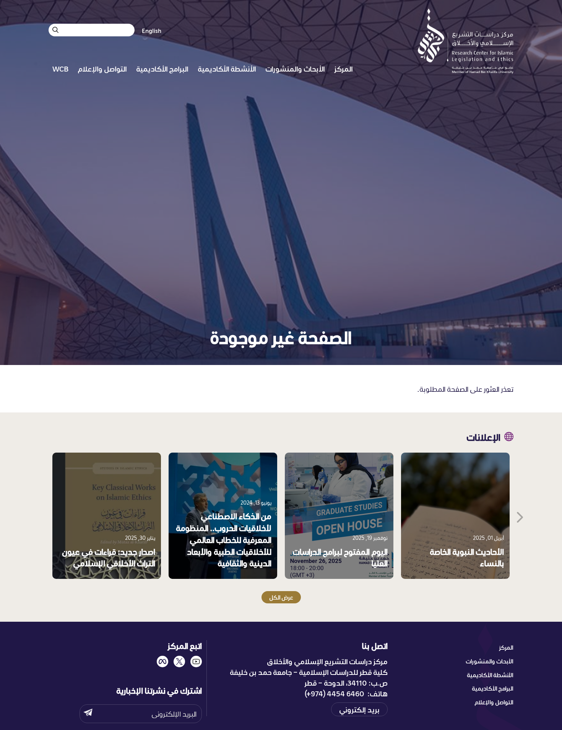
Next (519, 516)
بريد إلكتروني (359, 709)
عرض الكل (281, 597)
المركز (343, 68)
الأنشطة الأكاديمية (227, 68)
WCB (60, 68)
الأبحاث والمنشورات (295, 68)
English (151, 30)
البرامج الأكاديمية (162, 68)
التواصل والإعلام (102, 68)
